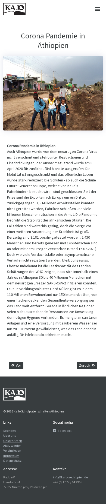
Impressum (11, 456)
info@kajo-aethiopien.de (70, 477)
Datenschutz (12, 461)
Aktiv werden (12, 446)
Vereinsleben (12, 450)
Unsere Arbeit (12, 441)
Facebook (64, 431)
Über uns (9, 435)
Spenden (9, 431)
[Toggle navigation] (97, 9)
